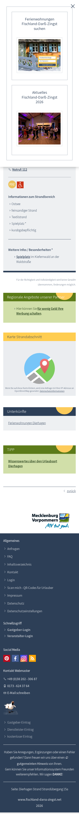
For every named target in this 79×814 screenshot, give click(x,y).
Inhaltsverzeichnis (19, 564)
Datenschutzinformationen (52, 390)
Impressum (14, 595)
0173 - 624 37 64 (18, 686)
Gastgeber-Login (18, 630)
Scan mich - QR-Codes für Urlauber (30, 588)
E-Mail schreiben (18, 693)
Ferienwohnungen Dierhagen (27, 423)
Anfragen (13, 549)
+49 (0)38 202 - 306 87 (22, 679)
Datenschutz (15, 603)
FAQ (9, 556)
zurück (71, 491)
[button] (6, 658)
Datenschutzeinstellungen (24, 611)
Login (11, 580)
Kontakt (12, 572)
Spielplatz (23, 257)
